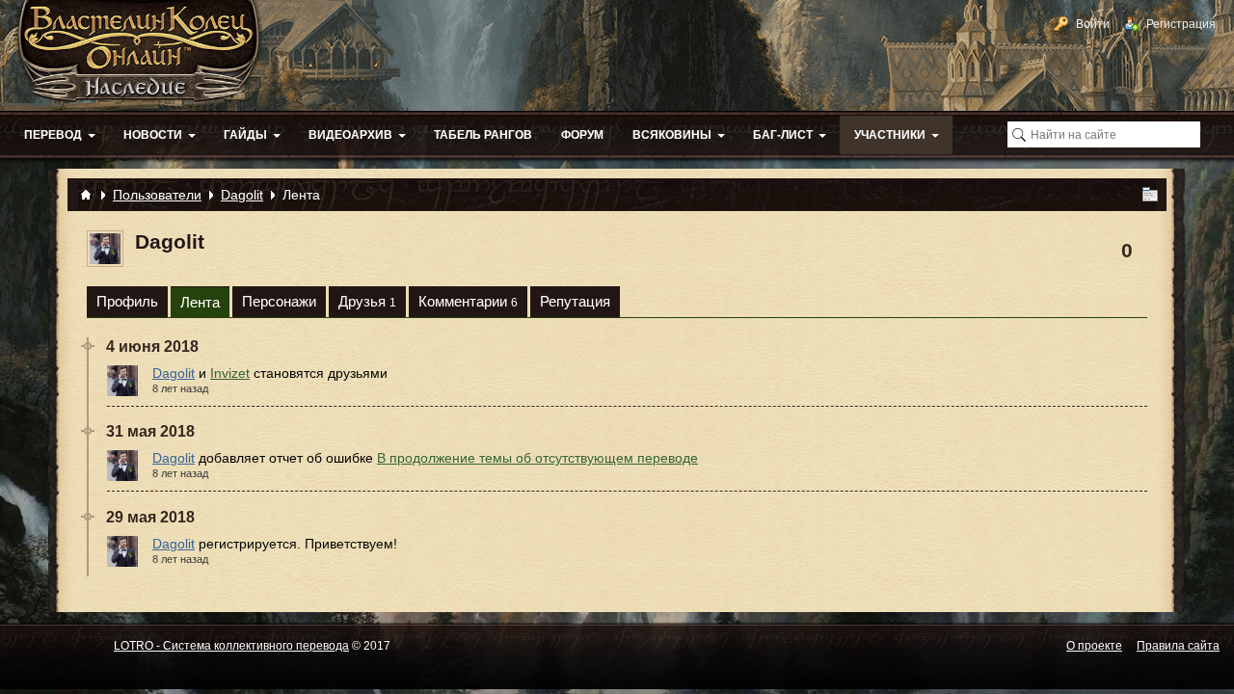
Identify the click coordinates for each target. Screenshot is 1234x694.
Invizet (230, 373)
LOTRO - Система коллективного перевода (231, 646)
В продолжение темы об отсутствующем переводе (537, 458)
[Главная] (86, 194)
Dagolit (173, 373)
